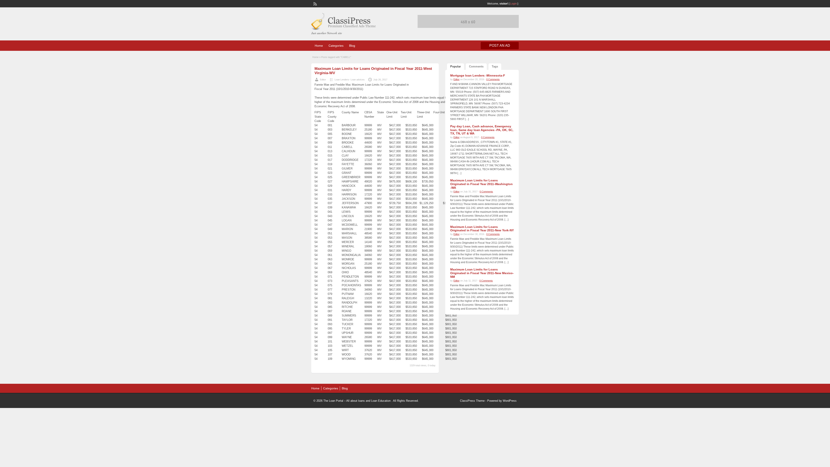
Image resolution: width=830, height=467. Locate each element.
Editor (323, 79)
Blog (352, 45)
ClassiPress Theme (472, 400)
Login (513, 3)
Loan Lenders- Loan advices (350, 79)
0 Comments (493, 79)
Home (319, 45)
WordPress (510, 400)
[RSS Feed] (314, 3)
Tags (495, 66)
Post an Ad (499, 45)
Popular (455, 66)
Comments (476, 66)
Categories (336, 45)
